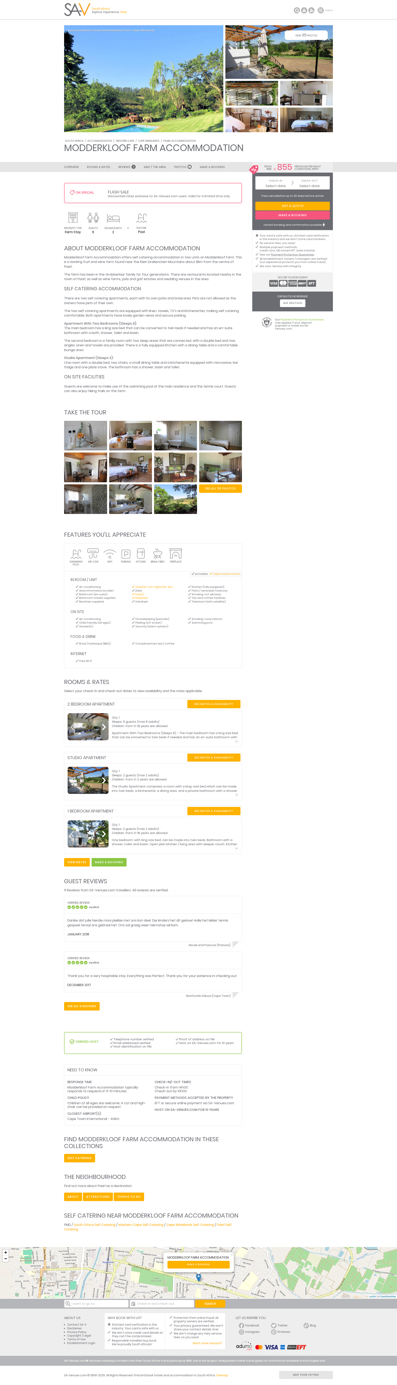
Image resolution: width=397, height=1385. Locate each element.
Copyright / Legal (79, 1336)
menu (321, 10)
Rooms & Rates (98, 167)
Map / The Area (155, 167)
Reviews (126, 167)
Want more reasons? (207, 1343)
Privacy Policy (76, 1332)
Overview (71, 167)
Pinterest (283, 1332)
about (73, 1197)
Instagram (252, 1332)
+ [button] (5, 1252)
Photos (180, 167)
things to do (129, 1197)
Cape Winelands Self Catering (190, 1224)
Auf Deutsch (292, 303)
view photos (306, 35)
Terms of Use (76, 1339)
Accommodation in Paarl (84, 30)
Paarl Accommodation (179, 141)
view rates (76, 862)
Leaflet (372, 1296)
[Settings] (311, 10)
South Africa (74, 141)
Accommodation (99, 141)
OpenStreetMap (388, 1296)
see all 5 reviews (81, 1006)
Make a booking (198, 1264)
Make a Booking (212, 167)
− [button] (5, 1258)
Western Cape (125, 141)
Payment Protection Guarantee (292, 254)
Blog (313, 1325)
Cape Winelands (148, 141)
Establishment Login (81, 1343)
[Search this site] (297, 10)
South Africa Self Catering (94, 1224)
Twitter (282, 1325)
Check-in (275, 181)
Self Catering (79, 1158)
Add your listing (306, 1375)
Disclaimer (74, 1328)
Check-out (309, 181)
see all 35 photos (220, 488)
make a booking (109, 862)
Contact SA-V (76, 1325)
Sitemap (222, 1375)
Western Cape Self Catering (140, 1224)
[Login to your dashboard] (304, 10)
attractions (98, 1197)
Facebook (252, 1325)
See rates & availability (213, 704)
